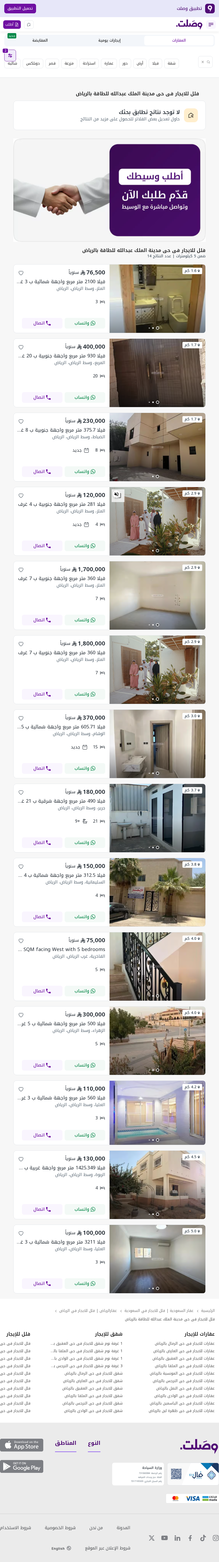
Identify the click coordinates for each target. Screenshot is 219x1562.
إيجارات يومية (109, 40)
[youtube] (164, 1538)
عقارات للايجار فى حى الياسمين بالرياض (182, 1403)
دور (125, 63)
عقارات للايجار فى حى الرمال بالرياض (185, 1343)
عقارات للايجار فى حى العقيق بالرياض (183, 1358)
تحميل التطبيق (20, 8)
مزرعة (69, 63)
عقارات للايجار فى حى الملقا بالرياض (185, 1366)
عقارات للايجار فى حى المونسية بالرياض (182, 1373)
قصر (52, 63)
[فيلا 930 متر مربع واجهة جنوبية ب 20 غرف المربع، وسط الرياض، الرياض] (157, 405)
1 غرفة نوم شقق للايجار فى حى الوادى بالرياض (86, 1358)
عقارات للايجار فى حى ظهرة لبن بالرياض (182, 1411)
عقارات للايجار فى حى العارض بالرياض (184, 1351)
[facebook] (190, 1538)
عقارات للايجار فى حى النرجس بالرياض (184, 1381)
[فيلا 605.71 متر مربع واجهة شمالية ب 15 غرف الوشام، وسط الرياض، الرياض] (157, 776)
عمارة (109, 63)
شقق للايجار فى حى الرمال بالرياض (94, 1373)
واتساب (82, 323)
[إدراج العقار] (29, 24)
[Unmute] (116, 494)
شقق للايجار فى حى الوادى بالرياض (93, 1411)
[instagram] (216, 1538)
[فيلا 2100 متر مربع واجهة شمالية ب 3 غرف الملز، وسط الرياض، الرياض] (157, 331)
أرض (140, 63)
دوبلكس (33, 63)
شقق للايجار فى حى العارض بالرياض (93, 1381)
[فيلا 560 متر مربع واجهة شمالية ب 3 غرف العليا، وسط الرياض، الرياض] (157, 1143)
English (58, 1548)
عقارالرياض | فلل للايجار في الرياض (88, 1310)
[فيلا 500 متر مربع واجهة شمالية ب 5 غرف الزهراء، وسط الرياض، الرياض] (157, 1073)
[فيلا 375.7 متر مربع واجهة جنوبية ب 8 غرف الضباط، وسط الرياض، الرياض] (157, 480)
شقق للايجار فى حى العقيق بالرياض (92, 1388)
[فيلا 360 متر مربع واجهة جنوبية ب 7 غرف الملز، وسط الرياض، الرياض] (157, 628)
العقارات (179, 40)
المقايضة (28, 40)
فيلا (155, 63)
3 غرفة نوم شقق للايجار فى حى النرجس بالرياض (86, 1366)
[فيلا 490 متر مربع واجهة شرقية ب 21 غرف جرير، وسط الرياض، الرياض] (157, 851)
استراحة (89, 63)
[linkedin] (177, 1538)
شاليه (12, 63)
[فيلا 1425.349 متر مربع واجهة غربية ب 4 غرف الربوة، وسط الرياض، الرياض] (157, 1217)
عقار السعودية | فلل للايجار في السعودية (159, 1310)
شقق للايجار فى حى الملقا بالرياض (94, 1396)
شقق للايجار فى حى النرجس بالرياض (92, 1403)
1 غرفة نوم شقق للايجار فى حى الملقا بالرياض (86, 1351)
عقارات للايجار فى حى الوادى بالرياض (184, 1396)
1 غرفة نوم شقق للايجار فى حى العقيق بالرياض (86, 1343)
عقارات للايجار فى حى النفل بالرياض (185, 1388)
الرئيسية (208, 1310)
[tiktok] (203, 1538)
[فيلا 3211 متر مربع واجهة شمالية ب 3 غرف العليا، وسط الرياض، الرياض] (157, 1292)
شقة (171, 63)
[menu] (211, 24)
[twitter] (151, 1538)
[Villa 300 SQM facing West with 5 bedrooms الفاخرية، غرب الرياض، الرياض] (157, 999)
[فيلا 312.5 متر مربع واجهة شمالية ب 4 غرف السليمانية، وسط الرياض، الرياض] (157, 925)
